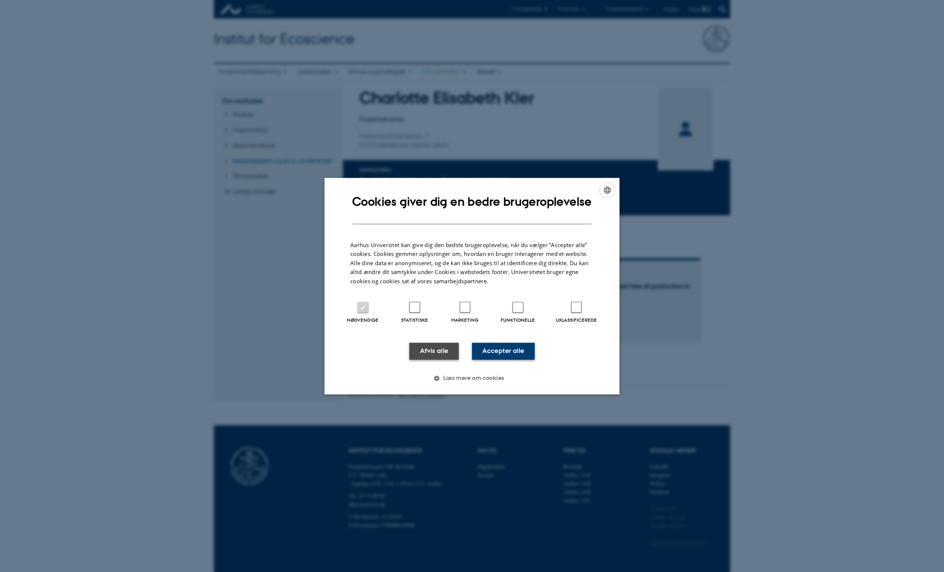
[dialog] (472, 286)
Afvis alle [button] (434, 351)
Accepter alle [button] (503, 351)
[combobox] (607, 190)
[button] (472, 378)
